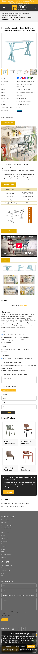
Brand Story (4, 541)
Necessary (8, 649)
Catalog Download (6, 565)
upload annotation (9, 390)
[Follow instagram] (23, 629)
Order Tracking (5, 568)
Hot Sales (4, 522)
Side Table (14, 503)
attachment (6, 615)
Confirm (8, 413)
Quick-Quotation (6, 554)
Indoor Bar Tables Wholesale (11, 15)
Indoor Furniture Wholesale (19, 13)
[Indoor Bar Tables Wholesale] (19, 111)
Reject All (9, 646)
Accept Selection (20, 646)
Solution (3, 546)
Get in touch (8, 492)
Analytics (16, 649)
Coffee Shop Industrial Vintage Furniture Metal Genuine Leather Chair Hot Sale (27, 442)
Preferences (25, 649)
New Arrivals (5, 520)
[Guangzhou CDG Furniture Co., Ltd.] (19, 7)
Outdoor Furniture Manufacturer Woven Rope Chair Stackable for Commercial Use (27, 469)
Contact (3, 557)
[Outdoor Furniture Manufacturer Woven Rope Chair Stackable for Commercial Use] (28, 456)
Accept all (31, 646)
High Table (4, 506)
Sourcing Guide (5, 570)
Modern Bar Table (23, 503)
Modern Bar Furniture (20, 506)
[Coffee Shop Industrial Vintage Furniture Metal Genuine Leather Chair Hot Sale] (28, 430)
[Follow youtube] (13, 629)
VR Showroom (5, 552)
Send (4, 620)
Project (3, 549)
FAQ (2, 576)
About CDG (4, 538)
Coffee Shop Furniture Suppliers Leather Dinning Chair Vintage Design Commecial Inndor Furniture (10, 469)
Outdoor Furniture (6, 525)
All (8, 13)
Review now (23, 305)
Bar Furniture (5, 503)
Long (10, 506)
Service (3, 544)
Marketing (34, 649)
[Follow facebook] (18, 629)
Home (4, 13)
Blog (2, 573)
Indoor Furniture (6, 528)
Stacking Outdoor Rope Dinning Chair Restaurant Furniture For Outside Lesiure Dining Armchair (10, 442)
